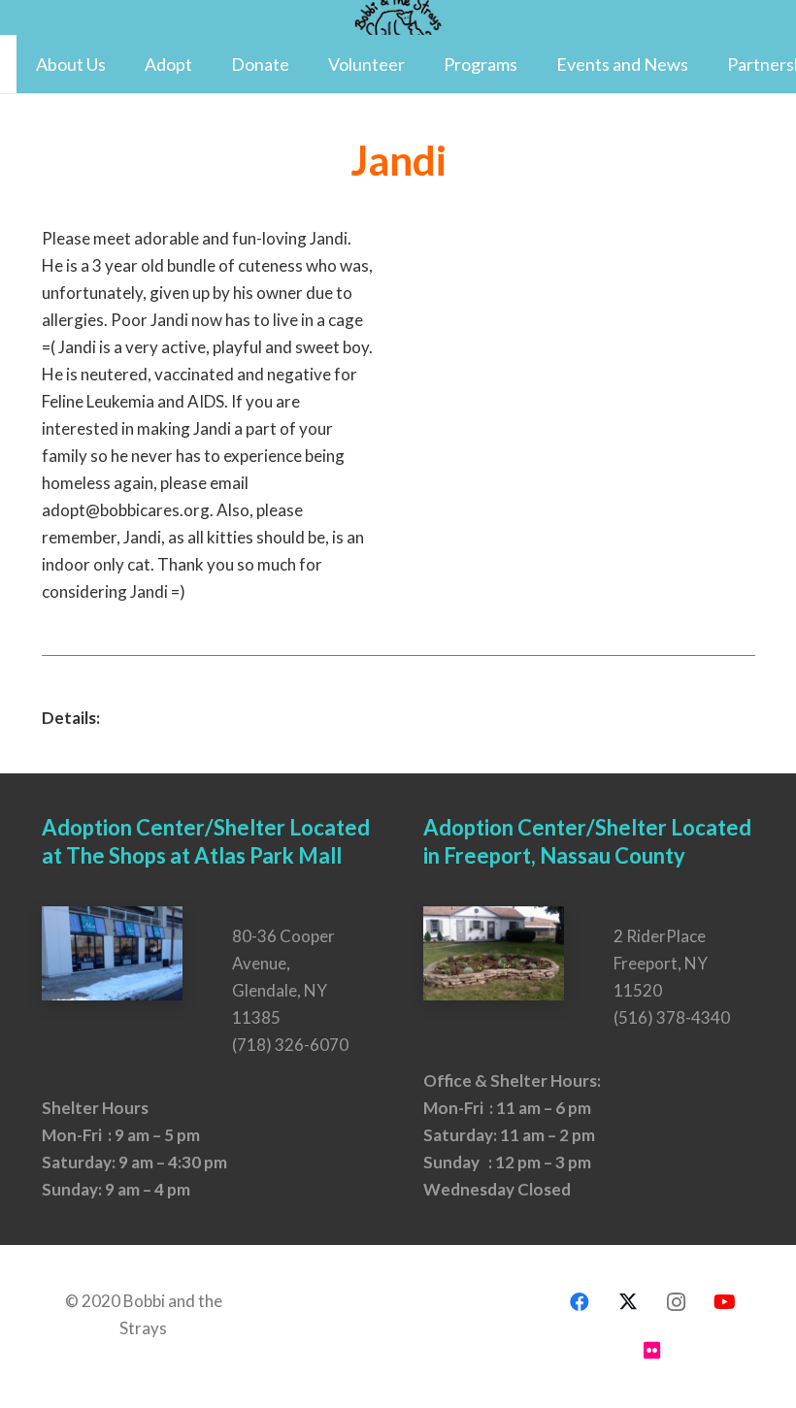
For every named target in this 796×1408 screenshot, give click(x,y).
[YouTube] (725, 1302)
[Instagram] (676, 1302)
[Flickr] (652, 1350)
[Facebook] (579, 1302)
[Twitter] (628, 1302)
